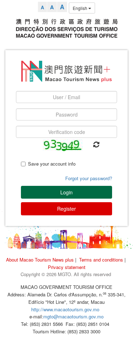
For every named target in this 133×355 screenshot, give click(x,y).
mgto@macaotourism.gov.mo (73, 316)
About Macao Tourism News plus (40, 259)
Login (66, 192)
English (80, 8)
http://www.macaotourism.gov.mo (65, 309)
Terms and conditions (101, 259)
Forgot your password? (88, 178)
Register (66, 208)
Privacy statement (66, 267)
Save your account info (52, 163)
